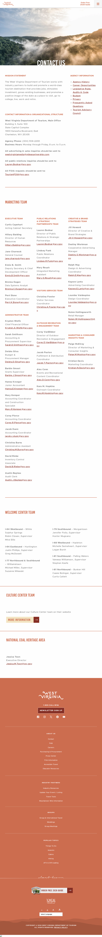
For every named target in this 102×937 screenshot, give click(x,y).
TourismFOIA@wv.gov (17, 174)
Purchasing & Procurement (51, 752)
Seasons (51, 850)
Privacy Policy (61, 927)
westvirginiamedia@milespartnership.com (27, 154)
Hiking (51, 858)
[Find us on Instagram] (44, 716)
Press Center (51, 756)
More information (19, 620)
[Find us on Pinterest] (57, 716)
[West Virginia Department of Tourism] (8, 3)
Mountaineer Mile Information (51, 801)
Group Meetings (51, 826)
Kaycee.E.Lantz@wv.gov (81, 289)
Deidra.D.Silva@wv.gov (17, 362)
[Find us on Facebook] (38, 716)
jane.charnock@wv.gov (17, 258)
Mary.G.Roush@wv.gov (49, 278)
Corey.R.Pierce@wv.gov (18, 423)
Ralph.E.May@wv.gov (79, 275)
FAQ (51, 743)
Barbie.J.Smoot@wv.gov (18, 375)
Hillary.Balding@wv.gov (18, 245)
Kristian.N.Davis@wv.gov (81, 368)
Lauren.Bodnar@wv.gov (18, 164)
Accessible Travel (51, 764)
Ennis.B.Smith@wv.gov (17, 276)
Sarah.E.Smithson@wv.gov (19, 345)
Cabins (51, 854)
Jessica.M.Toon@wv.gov (19, 664)
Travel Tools (51, 796)
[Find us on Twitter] (51, 716)
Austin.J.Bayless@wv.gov (18, 480)
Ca (74, 85)
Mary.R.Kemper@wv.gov (18, 409)
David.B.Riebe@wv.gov (17, 467)
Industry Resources (51, 788)
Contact (51, 739)
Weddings (51, 822)
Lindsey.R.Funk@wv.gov (50, 261)
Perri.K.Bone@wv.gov (17, 302)
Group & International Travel (51, 818)
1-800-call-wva (51, 705)
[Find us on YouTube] (64, 716)
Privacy (77, 99)
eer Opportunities (86, 85)
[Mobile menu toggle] (98, 5)
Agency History (81, 82)
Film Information (51, 760)
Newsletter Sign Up (51, 710)
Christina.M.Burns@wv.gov (19, 450)
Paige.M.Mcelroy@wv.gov (82, 354)
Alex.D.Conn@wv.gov (48, 380)
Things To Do (51, 846)
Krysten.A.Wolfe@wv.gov (19, 328)
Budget (77, 96)
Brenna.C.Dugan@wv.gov (18, 289)
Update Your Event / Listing (51, 792)
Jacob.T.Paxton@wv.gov (50, 363)
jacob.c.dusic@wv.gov (17, 436)
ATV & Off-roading (51, 863)
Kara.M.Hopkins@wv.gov (50, 393)
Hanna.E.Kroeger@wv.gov (19, 389)
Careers (51, 747)
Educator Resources (51, 768)
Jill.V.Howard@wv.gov (80, 238)
